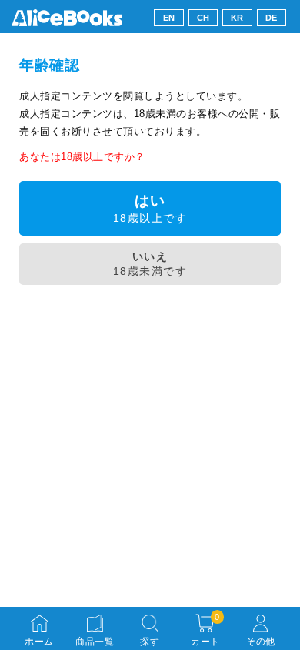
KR (237, 17)
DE (271, 17)
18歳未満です (150, 263)
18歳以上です (150, 208)
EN (169, 17)
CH (203, 17)
